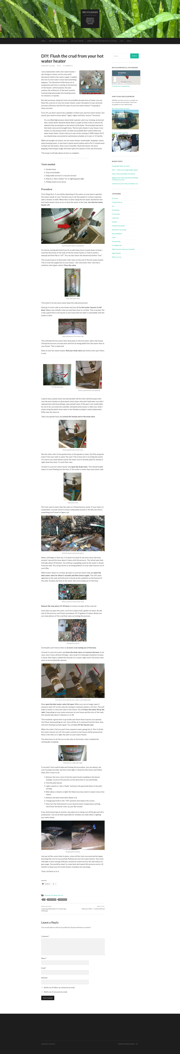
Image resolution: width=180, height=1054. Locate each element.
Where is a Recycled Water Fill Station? (102, 41)
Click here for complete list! (121, 86)
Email (43, 968)
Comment (45, 936)
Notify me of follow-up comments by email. (59, 987)
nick (59, 66)
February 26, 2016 (48, 66)
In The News (116, 214)
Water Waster (116, 253)
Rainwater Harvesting (119, 230)
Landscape (115, 218)
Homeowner (52, 899)
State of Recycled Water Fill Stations (123, 174)
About (129, 41)
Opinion (114, 222)
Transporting (116, 241)
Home (43, 41)
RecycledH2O (50, 1044)
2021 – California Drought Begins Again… (125, 170)
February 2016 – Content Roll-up (93, 908)
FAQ (121, 41)
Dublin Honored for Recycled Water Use (125, 183)
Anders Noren (129, 1044)
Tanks (114, 237)
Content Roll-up (117, 202)
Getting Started (77, 41)
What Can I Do (58, 895)
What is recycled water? (58, 41)
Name (44, 958)
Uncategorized (117, 245)
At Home (47, 895)
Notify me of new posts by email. (55, 992)
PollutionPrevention (118, 226)
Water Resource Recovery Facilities (123, 249)
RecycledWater (117, 233)
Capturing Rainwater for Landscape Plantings (53, 909)
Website (44, 978)
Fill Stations (115, 210)
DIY (52, 895)
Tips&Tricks (62, 899)
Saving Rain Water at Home (120, 166)
